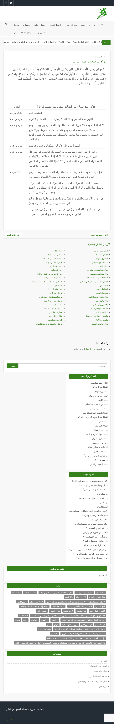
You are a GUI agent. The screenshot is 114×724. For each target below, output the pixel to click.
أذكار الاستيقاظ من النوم (99, 235)
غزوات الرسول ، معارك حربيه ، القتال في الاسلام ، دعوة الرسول (79, 629)
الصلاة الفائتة (102, 507)
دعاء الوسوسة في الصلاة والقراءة (48, 274)
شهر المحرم (100, 624)
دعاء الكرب (103, 266)
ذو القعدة (44, 620)
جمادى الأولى (55, 611)
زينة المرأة (103, 502)
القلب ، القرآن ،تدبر (97, 611)
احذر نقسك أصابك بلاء (84, 592)
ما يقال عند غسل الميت (53, 308)
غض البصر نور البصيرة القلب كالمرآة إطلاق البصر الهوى (83, 633)
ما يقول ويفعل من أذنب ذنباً (97, 316)
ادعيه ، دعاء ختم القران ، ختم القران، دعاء (55, 592)
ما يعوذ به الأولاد (101, 320)
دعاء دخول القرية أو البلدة (98, 297)
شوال (56, 624)
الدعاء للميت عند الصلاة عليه (97, 277)
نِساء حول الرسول (56, 25)
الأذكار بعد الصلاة (101, 254)
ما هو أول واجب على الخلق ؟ (95, 537)
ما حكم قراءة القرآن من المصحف (93, 498)
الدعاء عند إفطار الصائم (99, 308)
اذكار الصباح (16, 592)
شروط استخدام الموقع (98, 676)
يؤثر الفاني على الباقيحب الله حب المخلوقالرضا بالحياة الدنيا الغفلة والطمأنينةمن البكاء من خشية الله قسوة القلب (60, 643)
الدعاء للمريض (102, 289)
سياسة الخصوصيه (100, 671)
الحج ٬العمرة (100, 606)
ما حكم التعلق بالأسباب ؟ (97, 528)
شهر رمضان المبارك (70, 624)
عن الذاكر (103, 686)
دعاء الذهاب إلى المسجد (52, 258)
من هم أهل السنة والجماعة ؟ (95, 541)
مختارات (16, 25)
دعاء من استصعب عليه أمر (97, 270)
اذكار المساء (81, 597)
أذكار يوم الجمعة (55, 316)
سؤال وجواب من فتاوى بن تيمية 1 (93, 485)
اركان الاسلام (26, 32)
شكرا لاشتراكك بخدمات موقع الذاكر (92, 681)
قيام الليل (54, 633)
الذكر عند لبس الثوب (54, 262)
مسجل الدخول (91, 349)
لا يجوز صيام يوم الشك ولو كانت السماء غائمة (88, 511)
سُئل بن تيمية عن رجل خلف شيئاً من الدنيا (90, 481)
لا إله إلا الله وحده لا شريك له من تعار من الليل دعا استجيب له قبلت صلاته (76, 638)
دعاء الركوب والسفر (13, 235)
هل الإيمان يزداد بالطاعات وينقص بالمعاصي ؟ (88, 549)
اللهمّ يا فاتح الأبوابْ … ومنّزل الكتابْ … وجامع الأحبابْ (69, 42)
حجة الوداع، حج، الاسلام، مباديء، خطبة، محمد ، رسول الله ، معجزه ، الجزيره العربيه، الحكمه (68, 615)
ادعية (83, 25)
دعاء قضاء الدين (101, 312)
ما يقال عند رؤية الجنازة (53, 301)
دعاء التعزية (103, 285)
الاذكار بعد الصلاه (36, 602)
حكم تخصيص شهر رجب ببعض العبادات (91, 524)
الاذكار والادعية (100, 57)
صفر (49, 624)
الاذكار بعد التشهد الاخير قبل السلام (94, 281)
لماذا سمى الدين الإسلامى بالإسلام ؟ (92, 558)
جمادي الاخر (42, 611)
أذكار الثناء (58, 251)
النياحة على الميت (55, 320)
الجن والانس (22, 602)
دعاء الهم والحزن (55, 270)
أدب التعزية (57, 285)
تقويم (15, 32)
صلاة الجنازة (57, 304)
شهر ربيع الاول (86, 624)
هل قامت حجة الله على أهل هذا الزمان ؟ (90, 554)
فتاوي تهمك (40, 32)
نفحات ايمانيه (39, 25)
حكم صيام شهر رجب (99, 519)
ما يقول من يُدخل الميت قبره (50, 297)
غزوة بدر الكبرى (44, 629)
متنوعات (26, 25)
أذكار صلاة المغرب (55, 312)
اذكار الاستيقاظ (30, 592)
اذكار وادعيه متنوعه (54, 254)
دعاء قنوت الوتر (56, 266)
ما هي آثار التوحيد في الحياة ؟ (95, 545)
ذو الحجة (54, 620)
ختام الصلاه (23, 615)
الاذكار (101, 25)
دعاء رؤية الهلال (102, 258)
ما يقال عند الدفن (55, 293)
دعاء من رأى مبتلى (100, 304)
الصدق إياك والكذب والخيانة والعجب (34, 606)
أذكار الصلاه (100, 592)
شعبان (17, 620)
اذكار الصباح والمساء (100, 251)
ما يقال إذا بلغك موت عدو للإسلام (49, 324)
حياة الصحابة (72, 25)
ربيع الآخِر (34, 620)
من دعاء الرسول (101, 293)
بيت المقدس (81, 611)
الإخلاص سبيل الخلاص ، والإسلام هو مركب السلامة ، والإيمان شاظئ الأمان (75, 602)
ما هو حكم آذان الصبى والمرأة (95, 489)
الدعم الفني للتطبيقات (98, 666)
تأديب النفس (68, 611)
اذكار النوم (69, 597)
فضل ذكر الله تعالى (54, 289)
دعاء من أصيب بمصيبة (99, 274)
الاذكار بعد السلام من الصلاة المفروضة (47, 281)
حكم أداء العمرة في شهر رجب (95, 515)
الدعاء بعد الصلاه (58, 606)
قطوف (92, 25)
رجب (25, 620)
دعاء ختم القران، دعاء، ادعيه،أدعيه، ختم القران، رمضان (83, 620)
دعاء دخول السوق (101, 301)
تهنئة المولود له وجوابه (99, 262)
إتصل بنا (104, 661)
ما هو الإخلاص (102, 494)
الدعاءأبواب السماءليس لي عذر (80, 606)
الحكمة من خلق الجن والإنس (95, 532)
